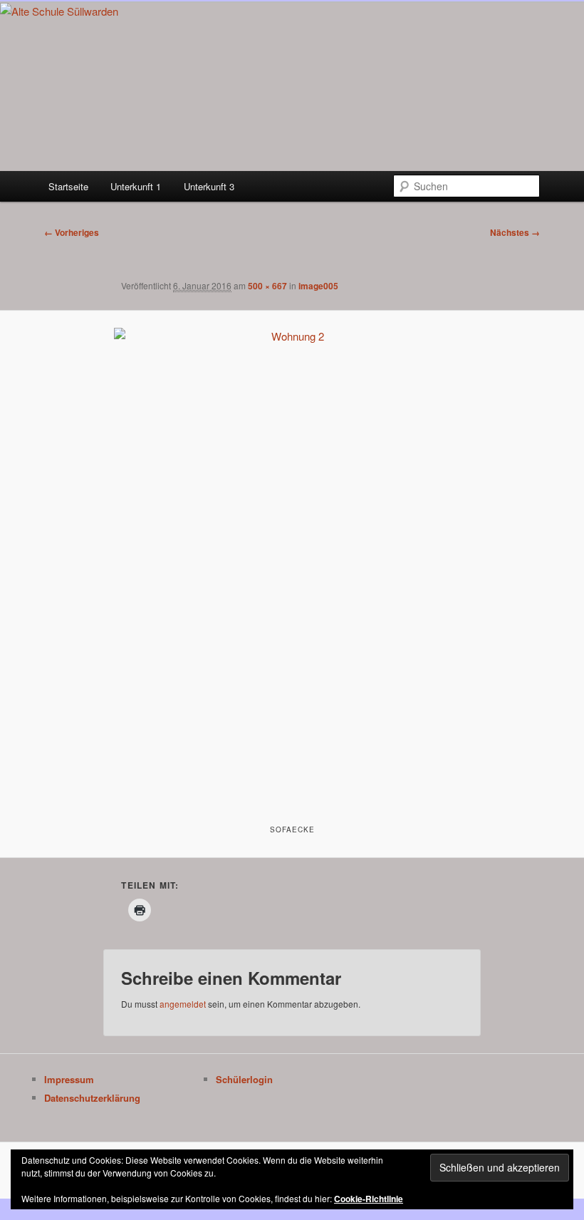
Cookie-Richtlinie (368, 1198)
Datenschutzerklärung (92, 1098)
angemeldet (183, 1004)
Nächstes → (515, 232)
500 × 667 (267, 285)
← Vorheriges (71, 232)
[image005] (292, 565)
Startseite (68, 186)
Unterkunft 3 (209, 186)
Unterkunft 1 (135, 186)
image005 (318, 285)
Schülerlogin (244, 1079)
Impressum (69, 1079)
